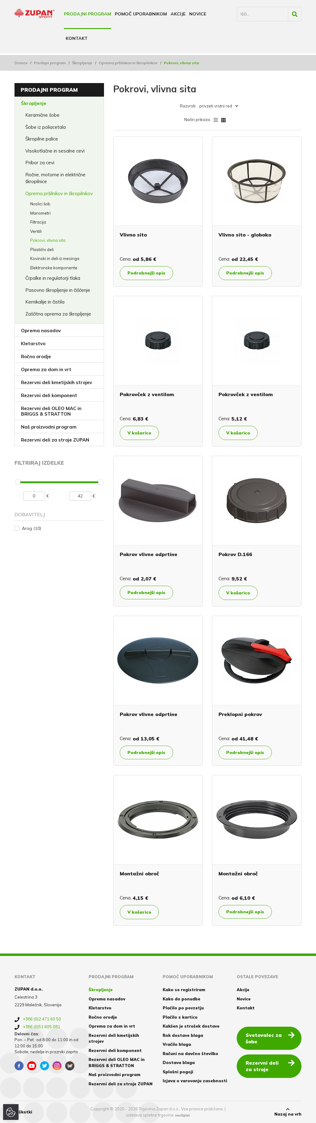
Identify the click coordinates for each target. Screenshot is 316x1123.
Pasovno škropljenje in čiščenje (57, 290)
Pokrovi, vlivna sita (47, 240)
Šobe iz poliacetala (45, 127)
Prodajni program (87, 14)
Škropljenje (82, 63)
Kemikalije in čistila (44, 302)
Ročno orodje (36, 356)
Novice (197, 14)
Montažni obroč (139, 873)
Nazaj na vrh (287, 1114)
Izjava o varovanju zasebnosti (195, 1080)
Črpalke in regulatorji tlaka (52, 278)
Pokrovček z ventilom (147, 394)
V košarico (139, 433)
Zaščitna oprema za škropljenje (58, 314)
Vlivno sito (133, 235)
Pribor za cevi (39, 163)
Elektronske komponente (53, 267)
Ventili (36, 231)
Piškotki (23, 1111)
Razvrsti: (188, 105)
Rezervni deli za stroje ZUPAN (55, 440)
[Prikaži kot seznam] (217, 119)
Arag (31, 528)
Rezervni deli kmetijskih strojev (56, 382)
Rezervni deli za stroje (262, 1066)
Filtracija (38, 222)
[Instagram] (57, 1066)
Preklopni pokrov (240, 714)
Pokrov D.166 (235, 554)
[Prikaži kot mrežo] (223, 119)
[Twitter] (44, 1066)
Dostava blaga (179, 1062)
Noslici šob (40, 203)
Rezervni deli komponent (49, 395)
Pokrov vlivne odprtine (148, 554)
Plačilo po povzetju (183, 1007)
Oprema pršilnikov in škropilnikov (128, 63)
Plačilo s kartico (180, 1017)
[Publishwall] (69, 1066)
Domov (21, 63)
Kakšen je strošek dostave (191, 1026)
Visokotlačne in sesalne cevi (55, 151)
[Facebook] (19, 1066)
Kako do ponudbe (181, 998)
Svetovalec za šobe (264, 1038)
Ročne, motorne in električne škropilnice (55, 178)
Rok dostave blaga (183, 1035)
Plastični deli (42, 249)
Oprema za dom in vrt (46, 369)
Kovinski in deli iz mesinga (54, 258)
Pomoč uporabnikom (141, 14)
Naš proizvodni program (49, 427)
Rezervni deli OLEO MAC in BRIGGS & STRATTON (51, 411)
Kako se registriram (184, 989)
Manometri (40, 213)
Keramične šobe (42, 115)
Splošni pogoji (178, 1071)
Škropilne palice (41, 139)
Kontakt (77, 38)
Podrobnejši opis (146, 273)
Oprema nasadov (41, 330)
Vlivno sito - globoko (244, 235)
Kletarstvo (33, 343)
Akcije (178, 14)
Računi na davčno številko (190, 1053)
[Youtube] (31, 1066)
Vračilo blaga (177, 1044)
